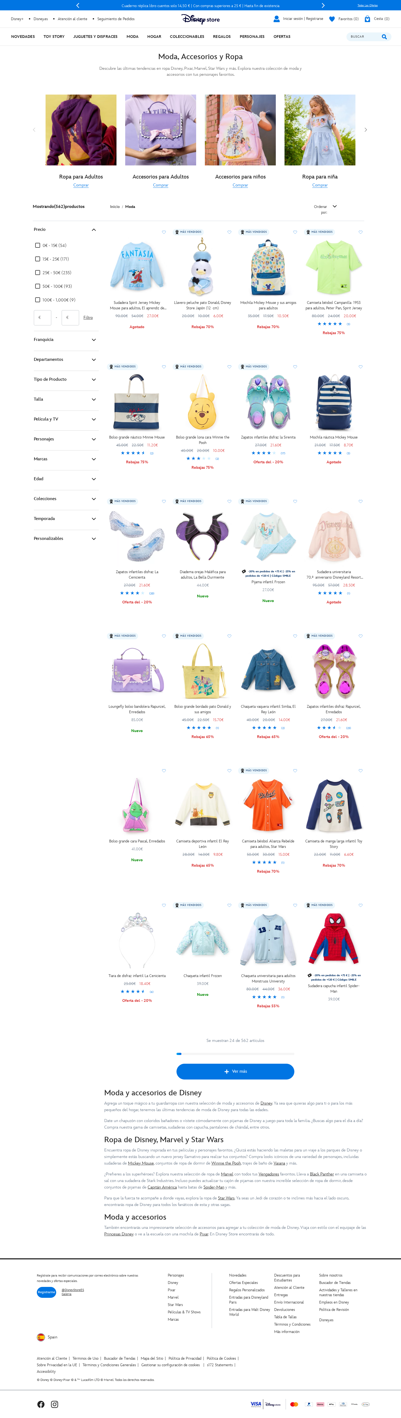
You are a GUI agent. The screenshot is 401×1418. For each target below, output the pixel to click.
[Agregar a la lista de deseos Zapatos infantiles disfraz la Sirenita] (295, 367)
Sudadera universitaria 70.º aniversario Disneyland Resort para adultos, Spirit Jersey (334, 575)
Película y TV (46, 419)
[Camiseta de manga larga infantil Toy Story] (334, 806)
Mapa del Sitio (152, 1358)
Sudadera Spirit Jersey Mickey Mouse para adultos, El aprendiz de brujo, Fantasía (137, 305)
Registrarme (46, 1292)
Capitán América (162, 1187)
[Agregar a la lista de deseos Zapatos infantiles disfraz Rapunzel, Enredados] (360, 636)
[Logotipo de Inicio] (200, 19)
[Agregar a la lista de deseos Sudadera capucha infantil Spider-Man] (360, 905)
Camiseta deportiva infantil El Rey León (202, 844)
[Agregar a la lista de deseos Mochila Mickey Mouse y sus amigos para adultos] (295, 232)
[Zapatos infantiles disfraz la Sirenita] (268, 402)
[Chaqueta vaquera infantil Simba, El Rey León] (268, 671)
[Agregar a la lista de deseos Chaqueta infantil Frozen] (229, 905)
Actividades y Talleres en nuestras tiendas (338, 1292)
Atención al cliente (72, 19)
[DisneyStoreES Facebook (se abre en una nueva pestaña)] (40, 1404)
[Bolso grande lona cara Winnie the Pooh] (203, 402)
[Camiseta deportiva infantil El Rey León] (203, 806)
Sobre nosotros (330, 1275)
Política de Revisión (334, 1309)
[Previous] (77, 5)
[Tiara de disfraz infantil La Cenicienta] (137, 941)
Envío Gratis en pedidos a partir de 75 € (200, 6)
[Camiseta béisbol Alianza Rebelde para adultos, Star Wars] (268, 806)
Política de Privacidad (185, 1358)
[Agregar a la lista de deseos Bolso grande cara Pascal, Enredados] (164, 770)
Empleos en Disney (334, 1302)
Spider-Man (214, 1187)
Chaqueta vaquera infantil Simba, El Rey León (268, 709)
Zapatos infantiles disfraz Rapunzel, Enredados (334, 709)
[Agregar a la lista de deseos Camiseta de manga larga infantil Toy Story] (360, 770)
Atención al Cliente (289, 1287)
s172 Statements (220, 1365)
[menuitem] (23, 37)
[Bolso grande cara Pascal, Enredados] (137, 806)
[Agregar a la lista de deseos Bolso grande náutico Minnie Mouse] (164, 367)
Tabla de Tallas (285, 1317)
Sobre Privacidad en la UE (57, 1365)
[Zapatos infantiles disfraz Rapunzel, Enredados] (334, 671)
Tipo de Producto (50, 379)
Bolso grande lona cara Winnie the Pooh (202, 440)
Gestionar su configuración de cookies (170, 1365)
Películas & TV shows (184, 1312)
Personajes (44, 439)
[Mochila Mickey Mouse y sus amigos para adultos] (268, 267)
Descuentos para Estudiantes (287, 1278)
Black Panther (322, 1174)
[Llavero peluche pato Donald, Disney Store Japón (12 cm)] (203, 267)
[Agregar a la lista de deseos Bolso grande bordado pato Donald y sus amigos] (229, 636)
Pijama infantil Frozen (268, 582)
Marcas (40, 459)
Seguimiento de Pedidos (115, 19)
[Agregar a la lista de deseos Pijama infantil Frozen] (295, 501)
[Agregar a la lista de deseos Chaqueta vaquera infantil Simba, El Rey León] (295, 636)
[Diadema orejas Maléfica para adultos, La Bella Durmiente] (203, 537)
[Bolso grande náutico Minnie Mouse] (137, 402)
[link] (81, 185)
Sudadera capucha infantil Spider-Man (334, 989)
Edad (38, 479)
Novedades (237, 1275)
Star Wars (226, 1198)
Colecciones (45, 498)
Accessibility (46, 1371)
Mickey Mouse (141, 1163)
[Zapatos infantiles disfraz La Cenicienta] (137, 537)
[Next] (323, 5)
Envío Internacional (289, 1302)
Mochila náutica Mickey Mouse (334, 437)
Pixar (204, 1234)
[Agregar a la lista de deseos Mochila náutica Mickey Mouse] (360, 367)
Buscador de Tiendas (335, 1282)
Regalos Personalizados (247, 1290)
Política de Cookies (221, 1358)
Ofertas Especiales (243, 1282)
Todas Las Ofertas (368, 5)
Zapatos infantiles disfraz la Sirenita (268, 437)
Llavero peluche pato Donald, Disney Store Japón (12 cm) (202, 305)
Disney (266, 1103)
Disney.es (41, 19)
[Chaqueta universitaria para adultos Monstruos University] (268, 941)
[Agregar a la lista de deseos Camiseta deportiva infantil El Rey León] (229, 770)
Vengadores (269, 1174)
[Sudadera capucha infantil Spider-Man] (334, 941)
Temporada (44, 518)
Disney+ (17, 19)
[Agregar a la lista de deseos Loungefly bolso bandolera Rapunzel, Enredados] (164, 636)
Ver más (239, 1071)
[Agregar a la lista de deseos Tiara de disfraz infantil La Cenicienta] (164, 905)
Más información (287, 1331)
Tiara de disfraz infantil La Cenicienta (137, 975)
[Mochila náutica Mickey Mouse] (334, 402)
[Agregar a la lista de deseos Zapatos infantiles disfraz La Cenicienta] (164, 501)
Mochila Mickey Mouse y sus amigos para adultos (268, 305)
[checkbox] (51, 245)
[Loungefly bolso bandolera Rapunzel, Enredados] (137, 671)
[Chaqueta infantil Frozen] (203, 941)
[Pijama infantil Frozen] (268, 537)
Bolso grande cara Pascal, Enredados (137, 841)
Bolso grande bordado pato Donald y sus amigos (202, 709)
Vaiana (279, 1163)
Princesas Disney (119, 1234)
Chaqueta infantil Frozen (203, 975)
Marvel (227, 1174)
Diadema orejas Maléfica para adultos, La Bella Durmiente (203, 575)
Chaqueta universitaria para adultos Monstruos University (268, 978)
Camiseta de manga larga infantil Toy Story (333, 844)
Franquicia (43, 339)
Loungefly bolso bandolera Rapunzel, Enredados (137, 709)
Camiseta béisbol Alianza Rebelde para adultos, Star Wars (268, 844)
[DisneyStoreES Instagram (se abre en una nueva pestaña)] (54, 1404)
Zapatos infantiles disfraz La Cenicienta (137, 575)
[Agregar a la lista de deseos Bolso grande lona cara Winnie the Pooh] (229, 367)
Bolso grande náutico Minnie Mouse (137, 437)
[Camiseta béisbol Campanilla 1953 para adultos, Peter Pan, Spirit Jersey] (334, 267)
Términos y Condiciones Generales (109, 1365)
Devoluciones (284, 1309)
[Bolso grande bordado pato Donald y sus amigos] (203, 671)
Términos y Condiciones (292, 1324)
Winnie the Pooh (226, 1163)
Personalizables (48, 538)
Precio (40, 229)
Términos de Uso (85, 1358)
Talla (38, 399)
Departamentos (48, 359)
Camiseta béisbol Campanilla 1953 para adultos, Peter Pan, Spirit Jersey (334, 305)
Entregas (281, 1295)
